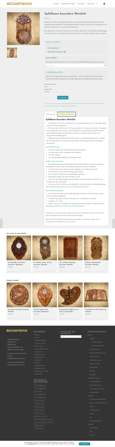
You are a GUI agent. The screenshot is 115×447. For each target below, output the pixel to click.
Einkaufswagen (94, 427)
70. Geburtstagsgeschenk (40, 397)
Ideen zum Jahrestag (39, 422)
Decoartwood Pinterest (15, 365)
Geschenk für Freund (49, 106)
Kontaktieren (61, 222)
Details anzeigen (25, 271)
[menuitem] (56, 4)
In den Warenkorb (63, 97)
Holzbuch (36, 337)
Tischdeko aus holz (38, 428)
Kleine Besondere (49, 422)
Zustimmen (84, 444)
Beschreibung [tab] (51, 114)
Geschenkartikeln (38, 374)
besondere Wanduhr (81, 213)
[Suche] (97, 4)
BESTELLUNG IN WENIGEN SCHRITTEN (75, 187)
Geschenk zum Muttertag (60, 106)
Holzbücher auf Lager (40, 343)
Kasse (91, 431)
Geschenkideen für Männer (40, 416)
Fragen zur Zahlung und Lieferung (98, 403)
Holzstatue (49, 419)
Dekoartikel (37, 363)
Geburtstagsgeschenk (39, 365)
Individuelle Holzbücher (41, 340)
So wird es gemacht (95, 410)
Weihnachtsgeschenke (94, 103)
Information (91, 396)
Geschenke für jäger (39, 407)
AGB (91, 417)
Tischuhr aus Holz (38, 351)
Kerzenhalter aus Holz (39, 354)
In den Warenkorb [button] (13, 271)
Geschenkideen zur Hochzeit (81, 103)
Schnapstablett (38, 360)
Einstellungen (31, 444)
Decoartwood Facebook (16, 362)
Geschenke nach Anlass (94, 378)
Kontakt (92, 413)
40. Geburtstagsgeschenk (40, 385)
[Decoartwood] (19, 4)
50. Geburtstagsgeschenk (40, 388)
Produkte (90, 335)
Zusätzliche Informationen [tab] (66, 114)
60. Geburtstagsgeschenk (40, 394)
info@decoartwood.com (16, 358)
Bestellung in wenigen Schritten (98, 399)
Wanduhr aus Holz (38, 346)
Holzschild (36, 335)
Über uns (92, 406)
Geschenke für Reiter (39, 410)
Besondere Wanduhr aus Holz (68, 103)
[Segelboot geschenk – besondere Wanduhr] (113, 223)
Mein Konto (90, 424)
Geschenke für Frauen (72, 106)
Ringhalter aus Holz (39, 357)
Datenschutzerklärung (95, 421)
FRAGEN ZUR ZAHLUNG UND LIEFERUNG (69, 206)
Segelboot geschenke (39, 425)
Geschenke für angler (39, 400)
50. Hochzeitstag (38, 391)
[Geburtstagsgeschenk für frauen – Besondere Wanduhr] (1, 223)
